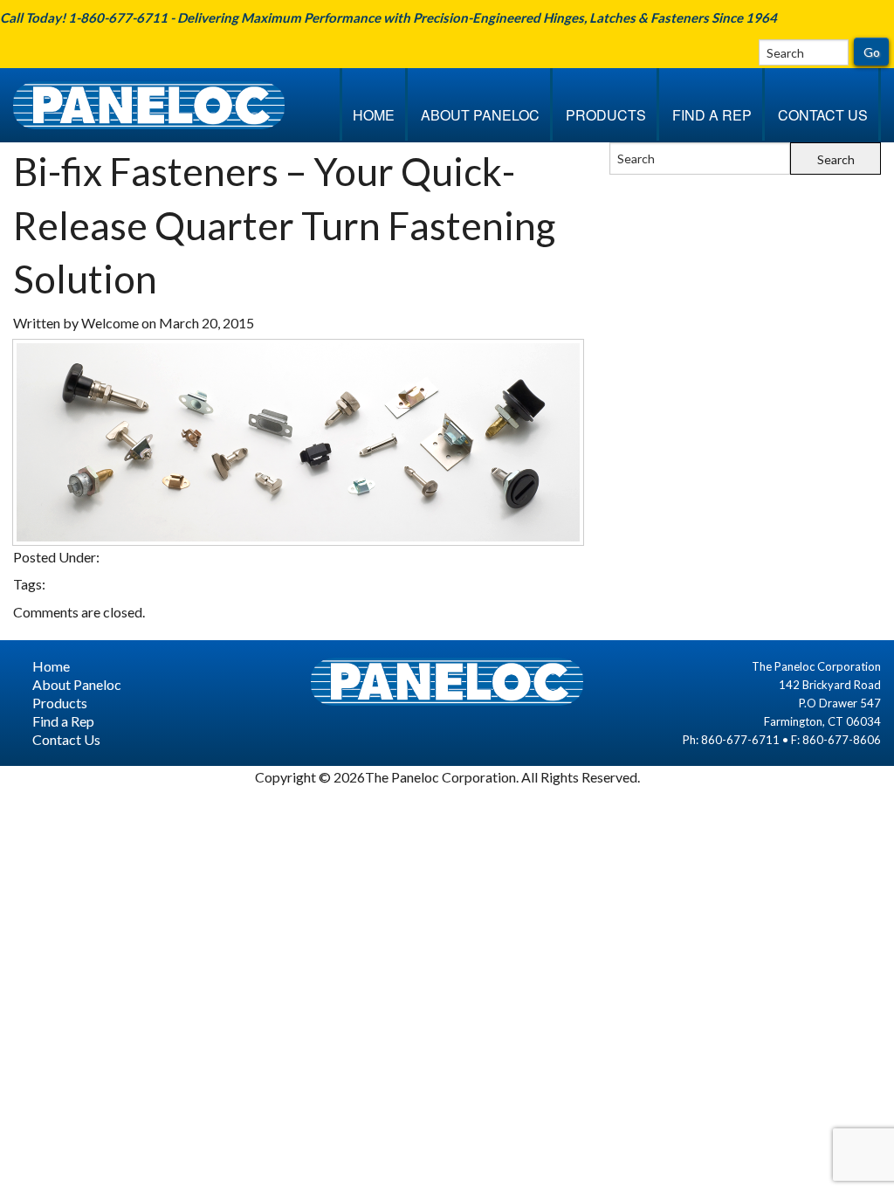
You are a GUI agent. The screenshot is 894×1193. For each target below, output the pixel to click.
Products (606, 115)
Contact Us (823, 115)
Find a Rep (712, 115)
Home (374, 115)
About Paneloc (480, 115)
